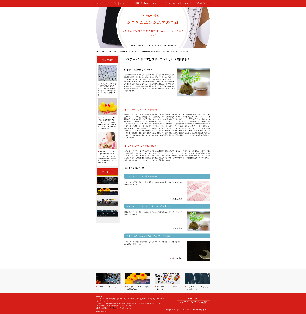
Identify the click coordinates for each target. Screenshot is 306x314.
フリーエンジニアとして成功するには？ (193, 3)
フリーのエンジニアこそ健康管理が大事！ (107, 152)
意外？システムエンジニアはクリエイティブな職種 (148, 236)
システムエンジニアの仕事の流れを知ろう (107, 85)
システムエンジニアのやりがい (163, 3)
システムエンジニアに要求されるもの (142, 176)
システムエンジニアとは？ (107, 3)
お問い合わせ (113, 308)
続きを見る (177, 199)
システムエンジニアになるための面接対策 (107, 119)
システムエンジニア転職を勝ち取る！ (134, 3)
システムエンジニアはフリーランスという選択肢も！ (149, 206)
